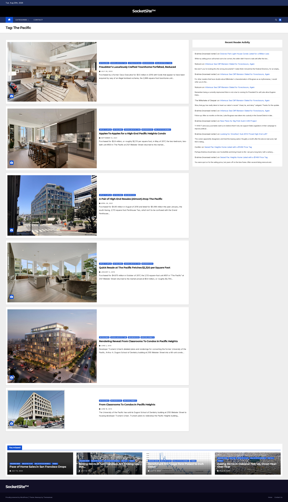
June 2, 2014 (106, 345)
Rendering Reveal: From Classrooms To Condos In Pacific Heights (138, 341)
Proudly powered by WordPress (17, 497)
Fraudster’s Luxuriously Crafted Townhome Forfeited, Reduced (137, 66)
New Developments (147, 337)
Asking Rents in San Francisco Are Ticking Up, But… (109, 465)
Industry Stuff (27, 463)
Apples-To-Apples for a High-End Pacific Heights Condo (132, 133)
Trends (54, 463)
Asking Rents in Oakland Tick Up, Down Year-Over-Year (247, 465)
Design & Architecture (118, 63)
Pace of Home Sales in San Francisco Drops (38, 466)
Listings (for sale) (134, 63)
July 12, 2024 (86, 471)
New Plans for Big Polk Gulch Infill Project (238, 121)
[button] (276, 20)
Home (270, 497)
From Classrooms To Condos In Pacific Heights (127, 404)
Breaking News (15, 463)
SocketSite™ (143, 11)
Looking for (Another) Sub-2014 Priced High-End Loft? (243, 134)
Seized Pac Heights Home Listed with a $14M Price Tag (228, 147)
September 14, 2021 (109, 138)
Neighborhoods (148, 63)
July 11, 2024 (155, 471)
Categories (21, 20)
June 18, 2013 (106, 409)
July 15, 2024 (17, 471)
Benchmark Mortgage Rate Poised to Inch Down (176, 465)
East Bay (233, 458)
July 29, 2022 (107, 71)
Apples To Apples (105, 129)
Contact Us (278, 497)
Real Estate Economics (162, 129)
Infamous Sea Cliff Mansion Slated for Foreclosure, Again (229, 64)
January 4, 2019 (108, 272)
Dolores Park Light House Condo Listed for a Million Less (244, 54)
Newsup (38, 497)
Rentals (124, 461)
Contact (38, 20)
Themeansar (47, 497)
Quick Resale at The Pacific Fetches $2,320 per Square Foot (134, 267)
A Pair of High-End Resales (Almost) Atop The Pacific (130, 198)
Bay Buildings (104, 63)
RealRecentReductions (164, 63)
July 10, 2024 (224, 471)
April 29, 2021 (107, 203)
